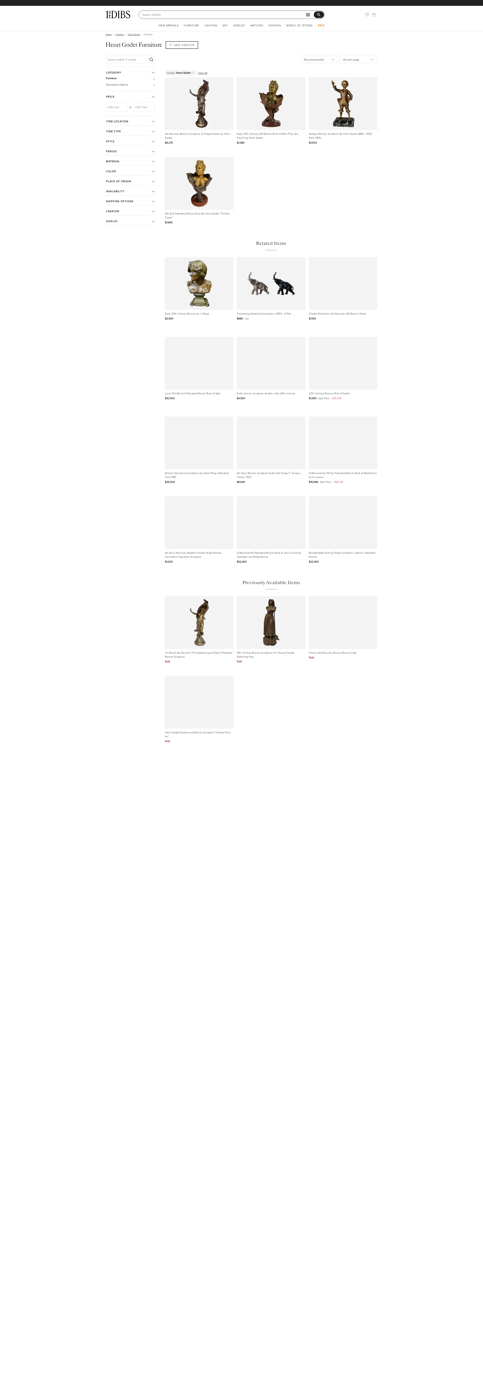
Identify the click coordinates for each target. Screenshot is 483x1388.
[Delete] (193, 73)
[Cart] (374, 14)
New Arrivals (169, 25)
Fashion (274, 25)
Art (225, 25)
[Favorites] (367, 14)
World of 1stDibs (299, 25)
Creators (119, 34)
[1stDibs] (118, 14)
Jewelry (239, 25)
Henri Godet (134, 34)
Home (109, 34)
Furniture (191, 25)
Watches (256, 25)
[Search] (151, 59)
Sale (321, 25)
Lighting (210, 25)
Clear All (202, 73)
